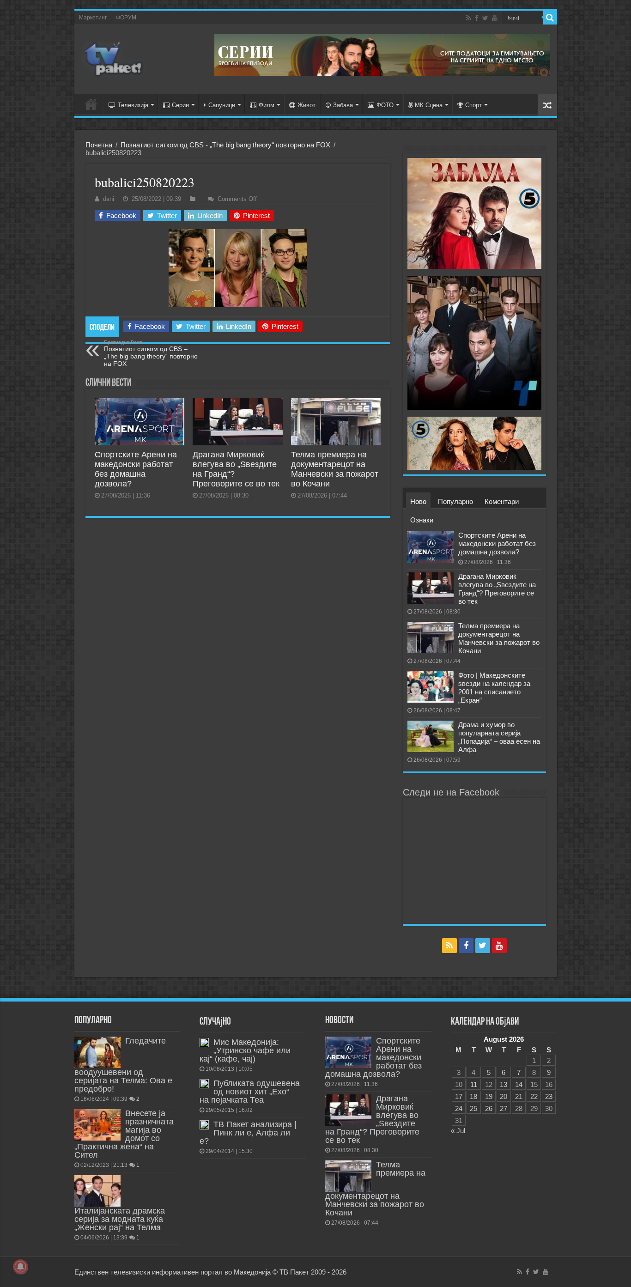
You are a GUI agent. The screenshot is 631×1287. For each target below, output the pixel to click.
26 (488, 1108)
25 (473, 1108)
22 (534, 1096)
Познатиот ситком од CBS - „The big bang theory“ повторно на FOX (225, 145)
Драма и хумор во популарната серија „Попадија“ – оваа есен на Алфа (499, 737)
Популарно (455, 501)
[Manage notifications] (20, 1266)
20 (503, 1096)
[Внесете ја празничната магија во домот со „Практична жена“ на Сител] (97, 1125)
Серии (180, 105)
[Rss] (468, 18)
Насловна (91, 104)
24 (458, 1108)
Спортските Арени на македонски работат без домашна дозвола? (136, 469)
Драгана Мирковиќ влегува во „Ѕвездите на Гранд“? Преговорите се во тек (497, 588)
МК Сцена (429, 105)
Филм (266, 105)
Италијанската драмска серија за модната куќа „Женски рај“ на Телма (119, 1219)
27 (503, 1108)
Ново (418, 501)
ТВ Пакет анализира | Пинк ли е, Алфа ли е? (248, 1133)
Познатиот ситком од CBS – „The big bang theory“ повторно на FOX (151, 353)
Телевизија (133, 105)
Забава (343, 105)
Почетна (98, 145)
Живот (306, 105)
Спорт (473, 105)
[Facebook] (476, 18)
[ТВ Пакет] (113, 59)
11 (473, 1084)
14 (518, 1084)
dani (108, 198)
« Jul (458, 1131)
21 (518, 1096)
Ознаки (421, 520)
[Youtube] (494, 18)
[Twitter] (485, 18)
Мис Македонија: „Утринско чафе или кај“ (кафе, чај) (245, 1050)
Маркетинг (93, 17)
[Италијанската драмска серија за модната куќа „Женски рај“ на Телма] (97, 1191)
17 (458, 1096)
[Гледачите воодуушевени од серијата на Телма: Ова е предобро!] (97, 1052)
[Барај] (550, 17)
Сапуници (221, 105)
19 (488, 1096)
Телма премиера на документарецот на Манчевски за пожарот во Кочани (334, 469)
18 (473, 1096)
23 (548, 1096)
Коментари (502, 501)
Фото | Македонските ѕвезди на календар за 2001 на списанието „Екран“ (494, 687)
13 (503, 1084)
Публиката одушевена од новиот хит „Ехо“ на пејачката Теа (250, 1092)
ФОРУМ (126, 17)
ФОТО (385, 105)
